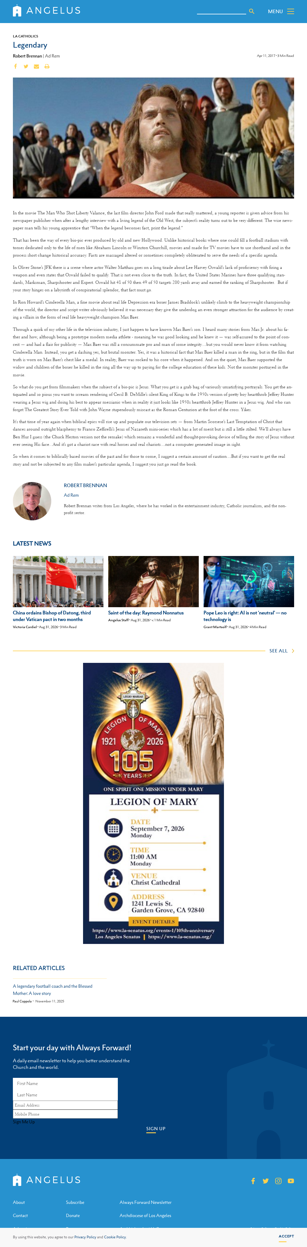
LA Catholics (25, 36)
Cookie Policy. (115, 1237)
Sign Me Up (24, 1121)
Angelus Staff (118, 620)
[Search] (251, 11)
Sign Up (155, 1128)
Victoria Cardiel (25, 627)
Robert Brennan (27, 55)
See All (279, 650)
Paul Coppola (22, 1001)
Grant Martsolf (215, 627)
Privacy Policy (85, 1237)
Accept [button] (286, 1236)
